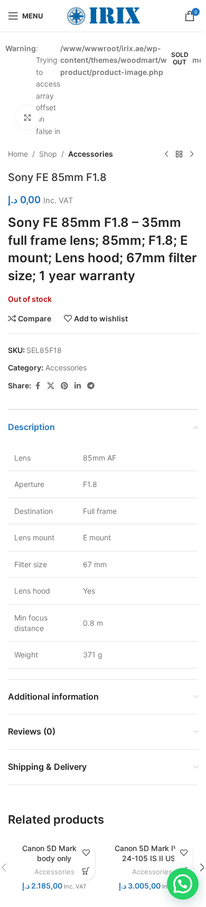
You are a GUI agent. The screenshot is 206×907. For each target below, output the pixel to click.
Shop (48, 153)
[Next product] (191, 154)
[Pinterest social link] (64, 386)
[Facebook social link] (37, 386)
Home (18, 153)
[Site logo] (103, 15)
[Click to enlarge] (28, 117)
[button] (183, 884)
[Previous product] (166, 154)
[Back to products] (179, 154)
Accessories (90, 153)
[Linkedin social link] (77, 386)
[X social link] (51, 386)
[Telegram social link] (91, 386)
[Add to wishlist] (86, 852)
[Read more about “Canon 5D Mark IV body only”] (86, 871)
